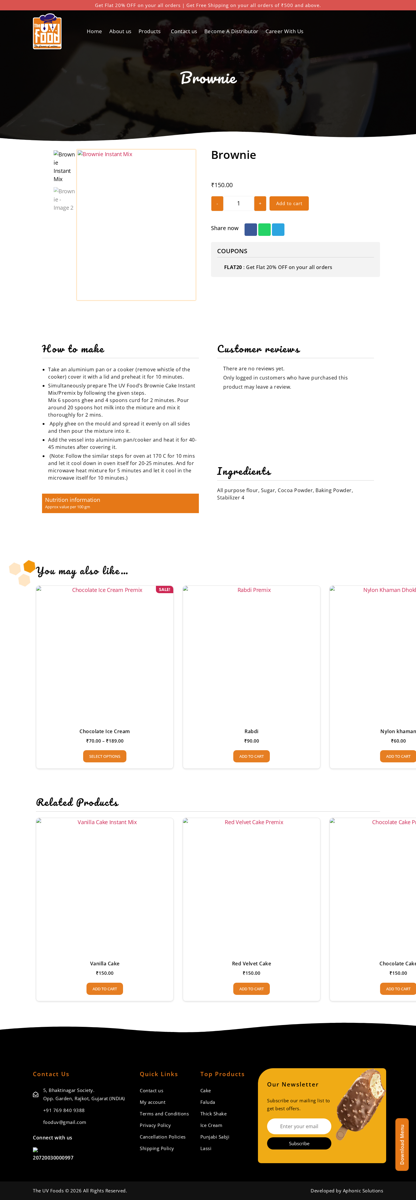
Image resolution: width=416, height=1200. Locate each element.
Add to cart (289, 203)
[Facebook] (84, 1137)
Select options (104, 756)
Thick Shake (213, 1114)
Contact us (184, 31)
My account (152, 1102)
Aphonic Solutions (363, 1191)
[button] (251, 229)
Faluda (207, 1102)
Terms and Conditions (164, 1114)
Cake (205, 1090)
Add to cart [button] (251, 756)
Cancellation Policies (163, 1137)
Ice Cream (211, 1125)
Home (94, 31)
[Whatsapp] (108, 1137)
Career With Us (285, 31)
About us (120, 31)
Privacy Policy (155, 1125)
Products (150, 31)
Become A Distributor (231, 31)
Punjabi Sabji (215, 1137)
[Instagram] (96, 1137)
